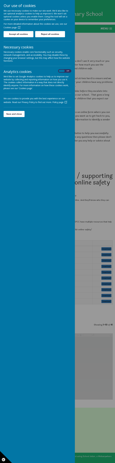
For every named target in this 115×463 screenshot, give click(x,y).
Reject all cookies (50, 34)
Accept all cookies (18, 34)
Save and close (14, 114)
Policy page (57, 102)
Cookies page (10, 27)
